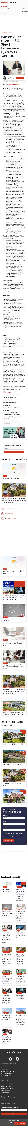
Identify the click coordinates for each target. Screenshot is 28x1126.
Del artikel (19, 78)
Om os (2, 1067)
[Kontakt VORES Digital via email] (17, 1059)
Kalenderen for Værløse (7, 1088)
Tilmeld (14, 452)
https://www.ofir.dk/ (9, 388)
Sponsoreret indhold (6, 1099)
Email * (5, 821)
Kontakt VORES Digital (6, 1073)
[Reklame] (14, 432)
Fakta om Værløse (5, 1090)
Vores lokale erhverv (6, 1086)
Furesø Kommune (5, 1094)
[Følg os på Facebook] (10, 1059)
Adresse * (5, 827)
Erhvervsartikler (5, 1092)
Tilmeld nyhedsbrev (20, 1123)
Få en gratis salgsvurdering (8, 1097)
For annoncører (5, 1069)
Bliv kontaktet (8, 840)
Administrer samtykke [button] (6, 1075)
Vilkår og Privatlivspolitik (7, 1071)
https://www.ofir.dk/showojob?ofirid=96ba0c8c (10, 391)
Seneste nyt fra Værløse (7, 1084)
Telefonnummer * (7, 815)
